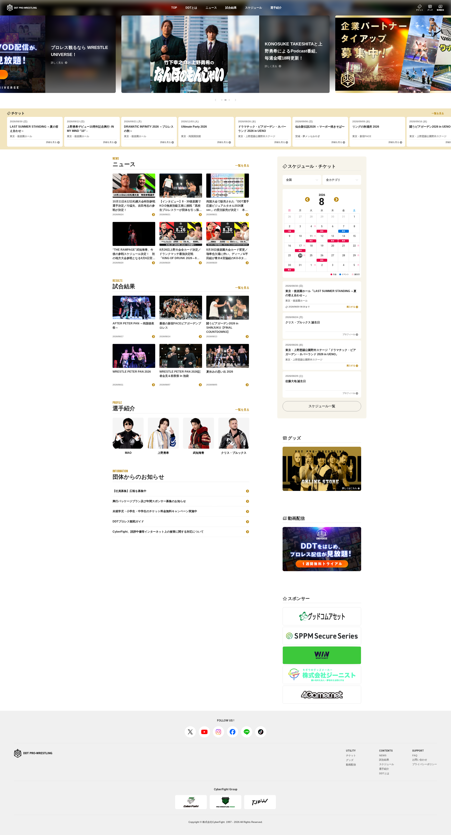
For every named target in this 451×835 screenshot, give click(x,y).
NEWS (382, 755)
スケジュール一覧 (321, 406)
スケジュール (253, 7)
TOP (174, 7)
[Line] (246, 731)
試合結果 (231, 7)
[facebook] (232, 731)
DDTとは (191, 7)
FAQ (414, 755)
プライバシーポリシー (424, 764)
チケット (351, 755)
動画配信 (351, 764)
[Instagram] (218, 731)
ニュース (211, 7)
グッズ (349, 760)
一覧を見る (438, 113)
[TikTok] (260, 731)
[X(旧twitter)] (190, 731)
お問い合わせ (419, 759)
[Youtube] (204, 731)
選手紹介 (276, 7)
